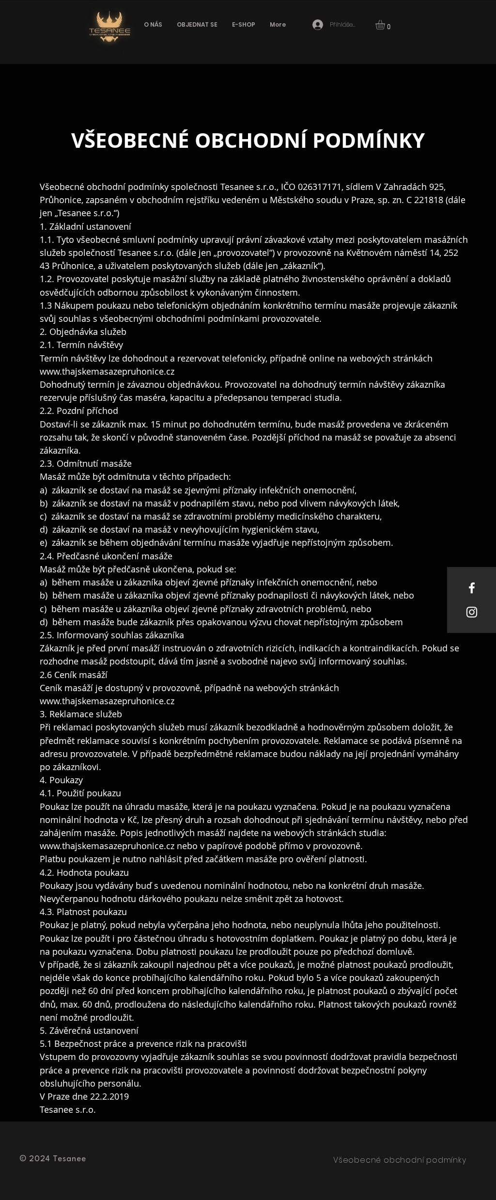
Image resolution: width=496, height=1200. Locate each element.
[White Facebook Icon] (472, 588)
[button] (385, 25)
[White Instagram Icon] (472, 612)
